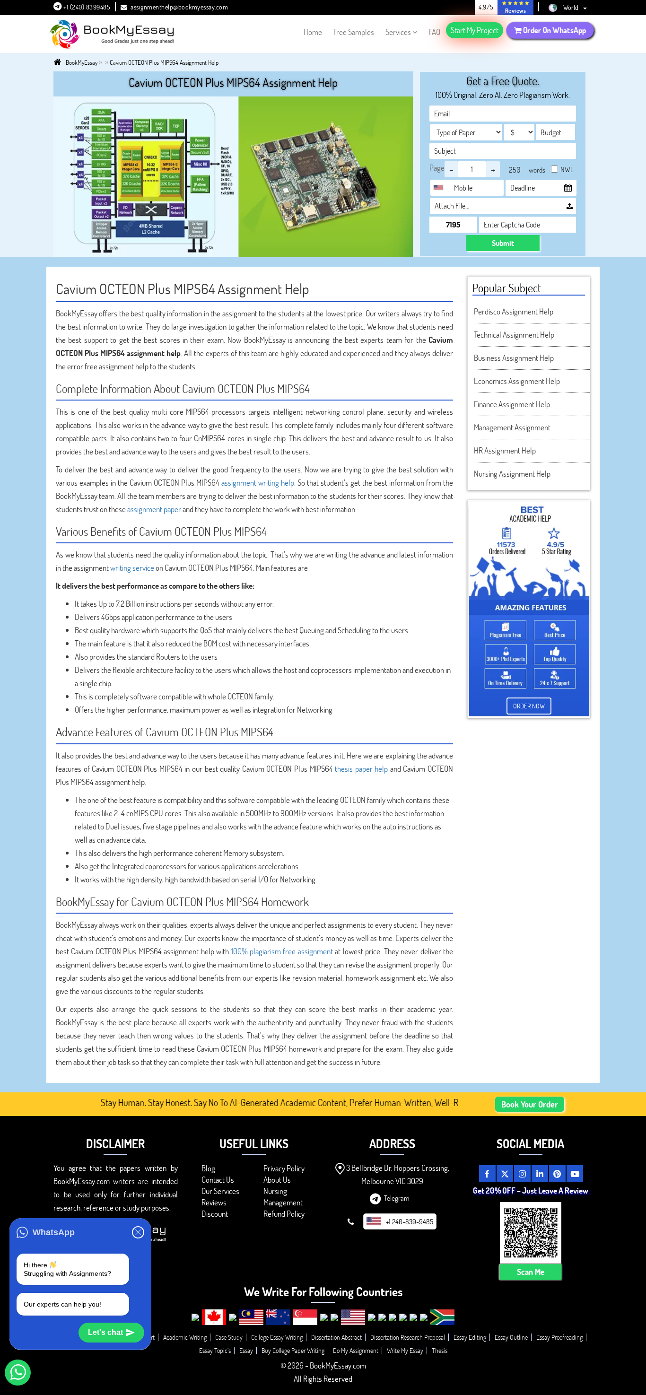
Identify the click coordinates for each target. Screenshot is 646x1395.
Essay (246, 1350)
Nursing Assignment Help (512, 473)
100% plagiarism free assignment (282, 951)
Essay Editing (470, 1337)
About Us (277, 1179)
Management (283, 1202)
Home (313, 31)
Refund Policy (284, 1213)
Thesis (439, 1350)
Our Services (220, 1191)
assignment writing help (257, 482)
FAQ (434, 31)
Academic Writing (185, 1337)
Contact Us (217, 1179)
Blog (208, 1168)
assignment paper (154, 509)
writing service (132, 567)
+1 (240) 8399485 (86, 6)
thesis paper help (361, 768)
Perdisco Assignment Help (513, 311)
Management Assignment (512, 427)
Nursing (275, 1191)
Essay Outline (511, 1337)
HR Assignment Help (505, 450)
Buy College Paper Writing (293, 1350)
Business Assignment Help (514, 357)
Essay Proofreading (559, 1337)
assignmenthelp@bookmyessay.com (179, 6)
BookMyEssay (81, 62)
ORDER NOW (529, 705)
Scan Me (530, 1271)
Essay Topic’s (215, 1350)
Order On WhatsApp (554, 30)
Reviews (214, 1202)
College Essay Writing (277, 1337)
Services (398, 31)
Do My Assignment (355, 1350)
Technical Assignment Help (514, 334)
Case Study (229, 1337)
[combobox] (441, 187)
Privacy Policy (284, 1168)
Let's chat (105, 1332)
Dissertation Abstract (336, 1337)
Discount (214, 1213)
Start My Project (474, 30)
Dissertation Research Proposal (407, 1337)
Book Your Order (529, 1104)
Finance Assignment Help (512, 404)
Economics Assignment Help (517, 380)
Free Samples (353, 31)
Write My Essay (405, 1350)
